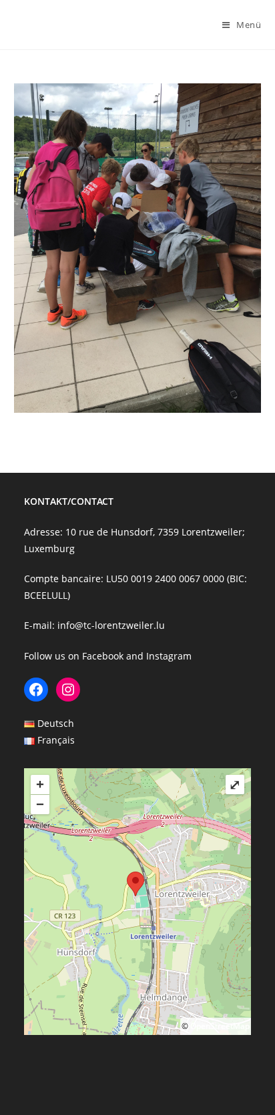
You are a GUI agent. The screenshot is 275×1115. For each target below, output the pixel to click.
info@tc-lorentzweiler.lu (111, 625)
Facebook (102, 656)
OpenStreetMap (220, 1026)
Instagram (169, 656)
